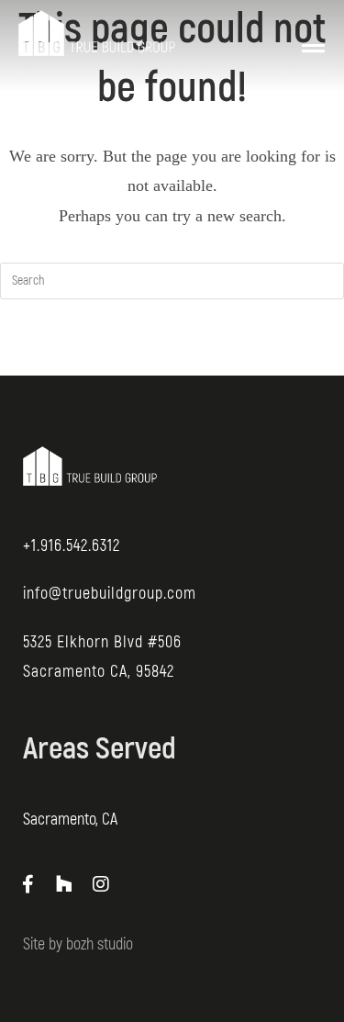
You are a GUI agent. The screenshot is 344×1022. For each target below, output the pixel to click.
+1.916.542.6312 (71, 545)
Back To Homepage (172, 356)
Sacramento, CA (70, 819)
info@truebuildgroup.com (109, 593)
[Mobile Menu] (314, 33)
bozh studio (99, 944)
